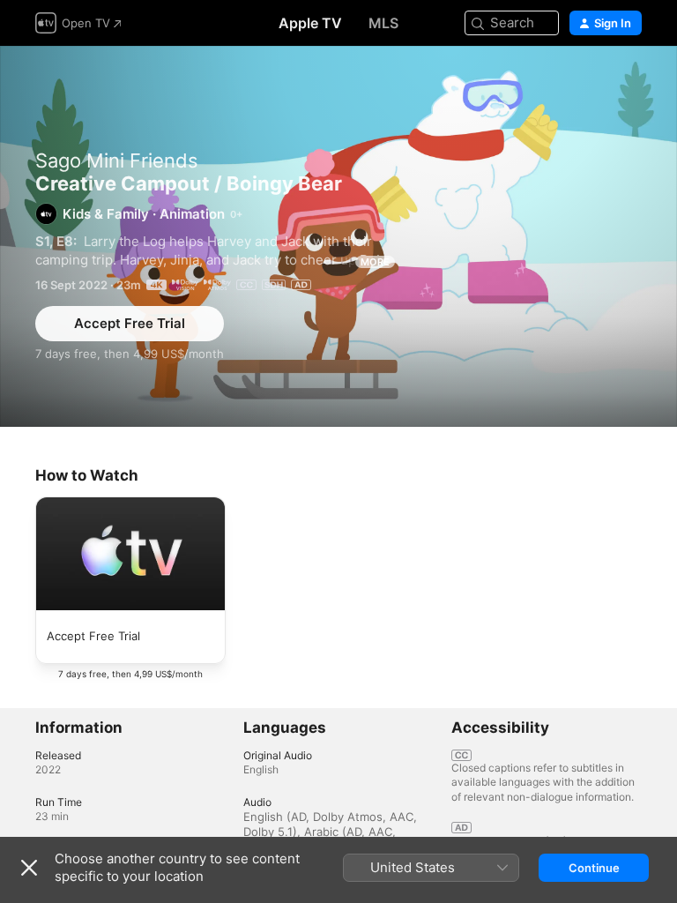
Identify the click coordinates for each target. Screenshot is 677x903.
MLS (383, 23)
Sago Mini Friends (116, 160)
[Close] (29, 868)
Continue (594, 868)
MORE (375, 262)
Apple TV (310, 23)
